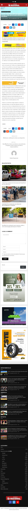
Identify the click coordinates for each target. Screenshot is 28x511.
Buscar (3, 264)
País (2, 471)
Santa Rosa (4, 467)
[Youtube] (17, 502)
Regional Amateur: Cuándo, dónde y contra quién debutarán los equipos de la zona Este (17, 422)
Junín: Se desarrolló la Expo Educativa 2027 (17, 371)
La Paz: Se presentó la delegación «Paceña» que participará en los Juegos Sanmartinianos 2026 (17, 397)
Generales (3, 469)
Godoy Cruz (4, 455)
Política (2, 475)
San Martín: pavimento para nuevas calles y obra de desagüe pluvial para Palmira (13, 226)
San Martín (4, 465)
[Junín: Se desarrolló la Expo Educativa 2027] (4, 373)
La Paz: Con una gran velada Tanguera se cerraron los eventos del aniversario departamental (17, 380)
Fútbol (3, 481)
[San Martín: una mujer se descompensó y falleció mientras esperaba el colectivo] (4, 406)
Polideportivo (5, 483)
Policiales (3, 473)
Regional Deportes (5, 479)
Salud (2, 485)
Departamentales (4, 11)
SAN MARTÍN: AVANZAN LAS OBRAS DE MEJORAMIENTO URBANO (11, 205)
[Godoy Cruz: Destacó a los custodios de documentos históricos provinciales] (4, 388)
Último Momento (4, 489)
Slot (2, 442)
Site (3, 442)
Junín (3, 457)
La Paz (9, 11)
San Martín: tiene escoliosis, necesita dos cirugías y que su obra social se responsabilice (14, 145)
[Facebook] (10, 502)
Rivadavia (4, 463)
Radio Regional (5, 18)
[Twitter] (14, 502)
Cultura (2, 449)
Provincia (3, 477)
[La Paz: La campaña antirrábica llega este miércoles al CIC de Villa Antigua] (4, 413)
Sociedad (3, 487)
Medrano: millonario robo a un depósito (14, 138)
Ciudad (3, 453)
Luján (3, 461)
